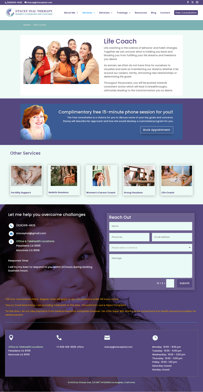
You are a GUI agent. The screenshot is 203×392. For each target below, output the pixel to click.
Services (87, 13)
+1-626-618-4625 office (70, 346)
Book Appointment (156, 130)
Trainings (122, 13)
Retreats (104, 13)
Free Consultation (186, 12)
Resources (141, 13)
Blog (153, 13)
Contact (165, 13)
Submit (185, 283)
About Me (69, 13)
